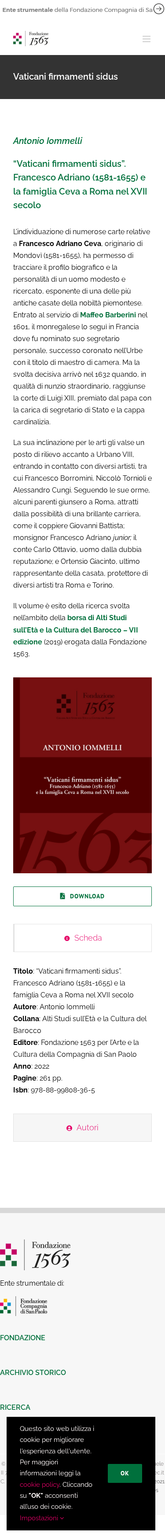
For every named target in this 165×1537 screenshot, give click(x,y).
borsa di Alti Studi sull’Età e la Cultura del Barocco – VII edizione (75, 630)
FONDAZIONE (22, 1338)
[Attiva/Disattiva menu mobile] (147, 39)
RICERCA (15, 1407)
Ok (125, 1473)
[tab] (82, 938)
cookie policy (39, 1485)
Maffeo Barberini (108, 315)
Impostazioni (40, 1518)
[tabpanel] (82, 1035)
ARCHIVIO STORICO (33, 1372)
